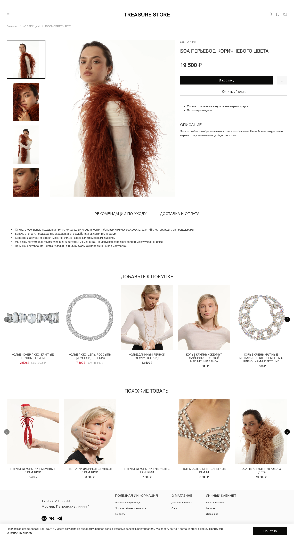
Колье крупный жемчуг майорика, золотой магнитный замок (204, 358)
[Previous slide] (56, 118)
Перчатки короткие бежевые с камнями (32, 470)
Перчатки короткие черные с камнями (147, 470)
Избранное (212, 513)
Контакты (120, 513)
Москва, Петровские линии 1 (66, 506)
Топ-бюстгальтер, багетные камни (204, 470)
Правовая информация (128, 502)
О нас (175, 508)
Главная (12, 26)
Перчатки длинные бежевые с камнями (90, 470)
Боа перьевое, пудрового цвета (261, 470)
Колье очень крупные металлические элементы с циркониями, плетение (261, 358)
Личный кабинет (215, 502)
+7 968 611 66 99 (56, 501)
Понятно (270, 531)
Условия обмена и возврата (130, 508)
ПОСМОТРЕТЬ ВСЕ (58, 26)
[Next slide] (168, 118)
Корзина (210, 508)
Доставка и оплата (182, 502)
